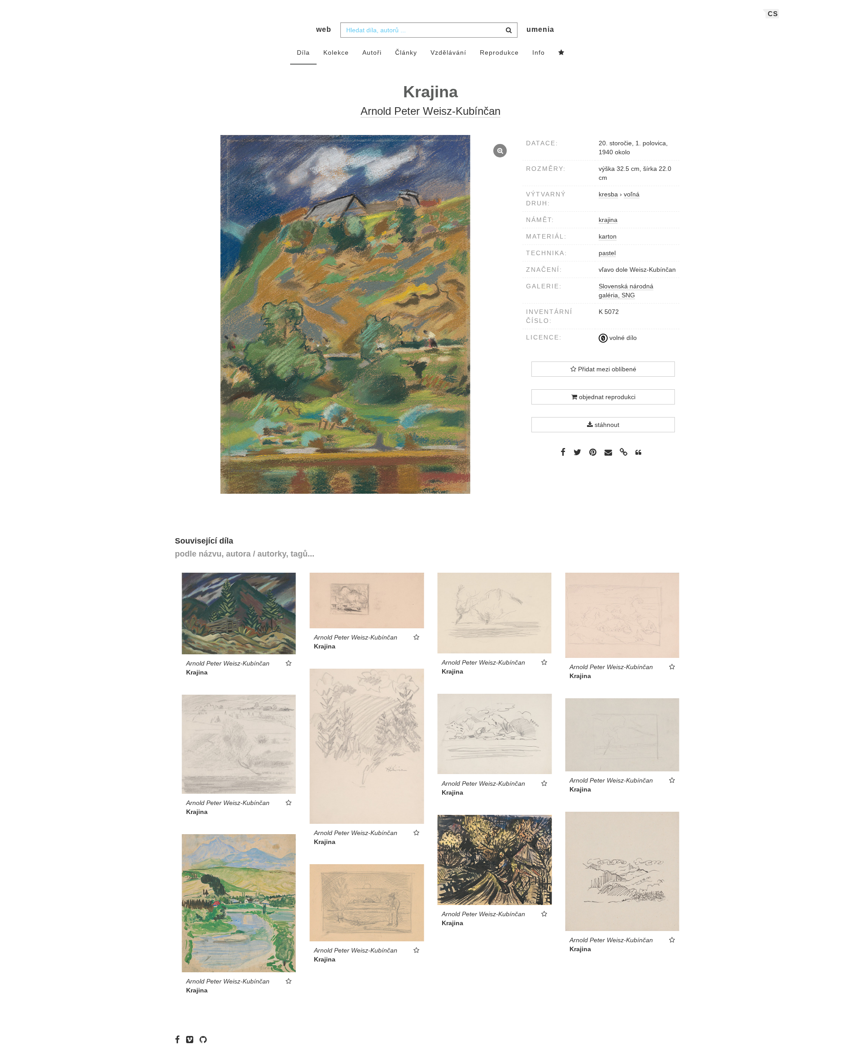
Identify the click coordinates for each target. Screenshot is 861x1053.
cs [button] (773, 13)
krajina (608, 219)
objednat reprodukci (606, 396)
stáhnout (606, 424)
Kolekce (336, 52)
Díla (303, 52)
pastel (607, 253)
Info (538, 52)
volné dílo (622, 337)
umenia (540, 29)
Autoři (372, 52)
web (323, 29)
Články (406, 52)
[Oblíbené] (561, 53)
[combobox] (428, 30)
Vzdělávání (448, 52)
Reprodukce (499, 52)
